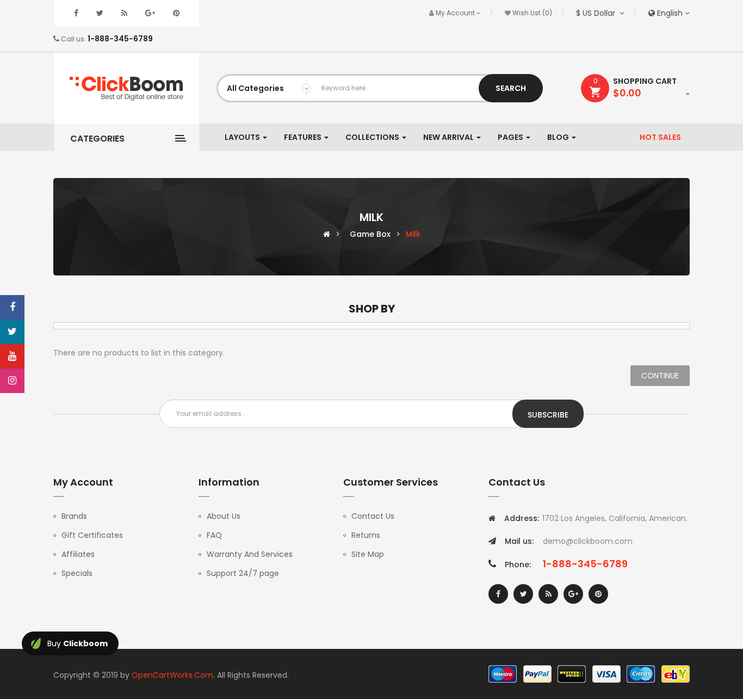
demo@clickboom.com (588, 541)
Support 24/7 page (243, 573)
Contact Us (372, 516)
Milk (413, 234)
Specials (76, 573)
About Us (223, 516)
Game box (370, 234)
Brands (74, 516)
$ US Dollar (598, 13)
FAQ (214, 535)
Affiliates (78, 554)
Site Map (367, 554)
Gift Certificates (92, 535)
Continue (660, 375)
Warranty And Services (250, 554)
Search (511, 88)
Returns (365, 535)
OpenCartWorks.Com (172, 675)
